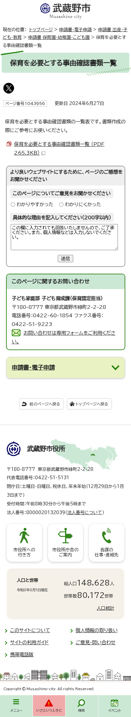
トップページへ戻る (92, 404)
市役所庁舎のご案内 (65, 552)
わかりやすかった (34, 204)
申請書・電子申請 (75, 29)
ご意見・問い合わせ (96, 642)
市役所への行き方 (24, 552)
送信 (65, 258)
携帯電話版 (22, 654)
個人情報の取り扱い (97, 630)
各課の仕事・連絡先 (107, 552)
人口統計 (105, 608)
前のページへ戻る (45, 404)
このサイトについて (30, 630)
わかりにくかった (83, 204)
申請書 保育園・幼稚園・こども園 (59, 37)
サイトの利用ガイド (29, 642)
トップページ (41, 29)
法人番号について (84, 512)
